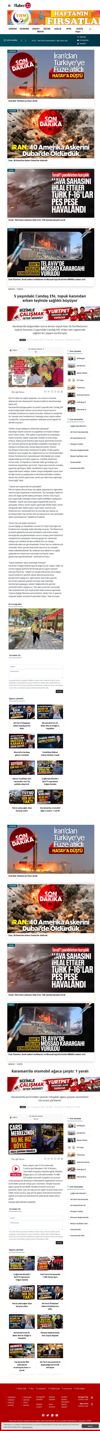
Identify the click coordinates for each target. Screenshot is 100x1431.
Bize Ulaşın (80, 1388)
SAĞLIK (57, 28)
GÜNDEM (13, 28)
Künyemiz (42, 1388)
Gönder (59, 691)
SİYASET (36, 28)
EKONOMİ (24, 28)
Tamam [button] (90, 1426)
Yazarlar (83, 43)
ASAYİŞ (79, 28)
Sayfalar (52, 1399)
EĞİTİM (47, 28)
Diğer (78, 31)
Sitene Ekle (21, 1388)
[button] (22, 41)
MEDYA (40, 31)
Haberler (11, 289)
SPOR (68, 28)
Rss (32, 1388)
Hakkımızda (55, 1388)
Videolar (83, 37)
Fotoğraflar (84, 40)
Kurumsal (68, 1388)
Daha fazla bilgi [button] (27, 1427)
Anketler (39, 1399)
